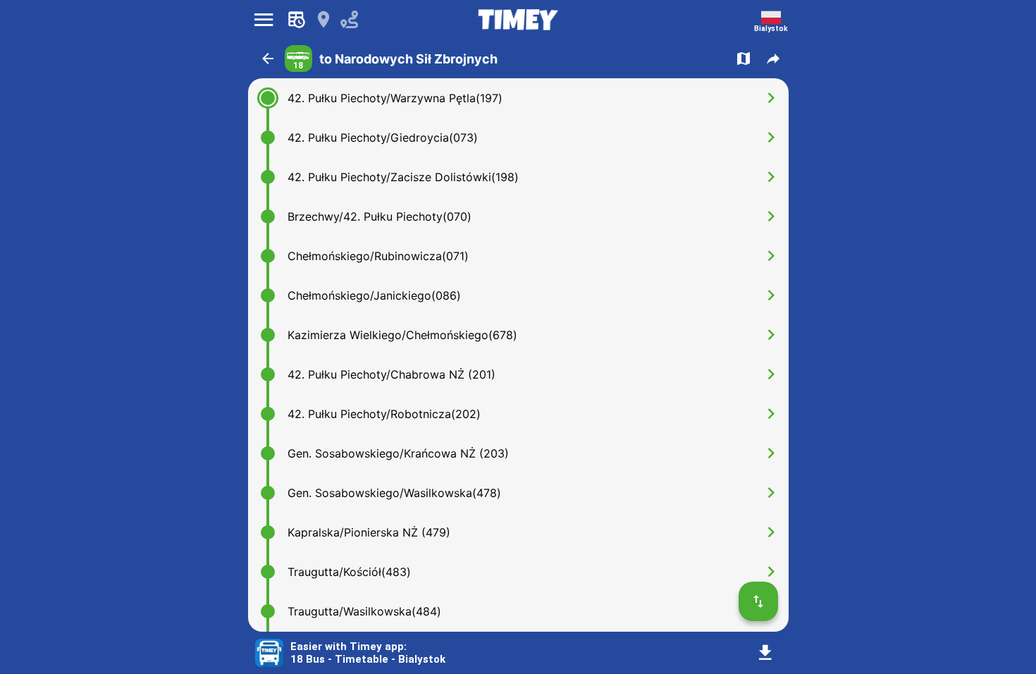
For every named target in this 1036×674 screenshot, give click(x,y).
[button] (267, 58)
